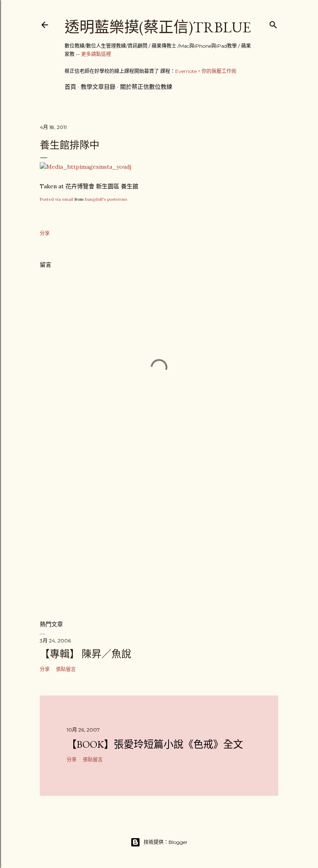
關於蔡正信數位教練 (146, 86)
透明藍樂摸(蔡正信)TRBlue (158, 27)
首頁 (70, 86)
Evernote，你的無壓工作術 (205, 71)
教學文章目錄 (98, 86)
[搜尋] (273, 23)
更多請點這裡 (96, 54)
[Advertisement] (159, 541)
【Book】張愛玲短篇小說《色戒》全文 (155, 744)
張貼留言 (66, 669)
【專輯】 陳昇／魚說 (85, 653)
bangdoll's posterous (106, 199)
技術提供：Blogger (166, 842)
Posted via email (56, 199)
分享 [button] (45, 233)
